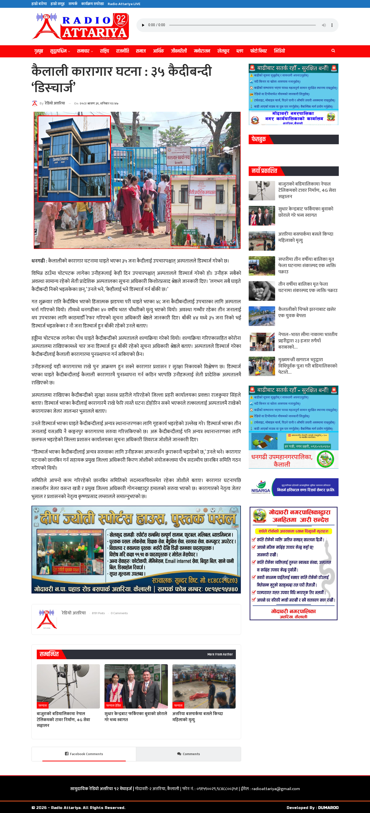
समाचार (83, 51)
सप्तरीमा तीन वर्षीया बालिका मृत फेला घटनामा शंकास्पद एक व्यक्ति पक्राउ (307, 265)
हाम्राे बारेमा (39, 4)
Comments (191, 754)
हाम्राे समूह (58, 4)
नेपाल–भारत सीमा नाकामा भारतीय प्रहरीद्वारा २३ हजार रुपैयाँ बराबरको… (308, 341)
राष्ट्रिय (104, 51)
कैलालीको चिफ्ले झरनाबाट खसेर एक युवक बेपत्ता (307, 313)
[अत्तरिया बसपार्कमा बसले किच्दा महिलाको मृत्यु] (204, 686)
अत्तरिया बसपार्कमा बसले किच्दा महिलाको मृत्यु (305, 237)
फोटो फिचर (258, 51)
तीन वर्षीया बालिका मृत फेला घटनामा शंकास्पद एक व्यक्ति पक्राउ (308, 287)
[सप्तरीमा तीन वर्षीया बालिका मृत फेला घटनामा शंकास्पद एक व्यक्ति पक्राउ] (262, 266)
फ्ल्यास (43, 705)
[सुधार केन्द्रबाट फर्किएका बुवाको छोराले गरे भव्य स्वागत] (136, 686)
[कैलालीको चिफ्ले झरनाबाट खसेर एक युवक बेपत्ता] (262, 316)
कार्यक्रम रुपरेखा (92, 4)
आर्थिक (158, 51)
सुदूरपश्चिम (58, 51)
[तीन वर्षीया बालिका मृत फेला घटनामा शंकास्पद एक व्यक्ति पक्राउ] (262, 291)
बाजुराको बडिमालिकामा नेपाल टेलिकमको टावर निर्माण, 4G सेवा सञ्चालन (307, 190)
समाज (141, 51)
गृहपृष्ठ (38, 51)
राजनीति (122, 51)
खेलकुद (223, 51)
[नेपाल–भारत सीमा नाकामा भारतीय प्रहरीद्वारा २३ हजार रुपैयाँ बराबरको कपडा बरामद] (262, 341)
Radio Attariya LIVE (124, 4)
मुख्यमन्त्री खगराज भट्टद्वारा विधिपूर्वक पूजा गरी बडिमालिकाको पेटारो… (307, 366)
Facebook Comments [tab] (86, 754)
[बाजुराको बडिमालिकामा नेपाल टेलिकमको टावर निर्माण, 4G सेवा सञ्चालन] (68, 686)
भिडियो (279, 51)
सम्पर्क (73, 4)
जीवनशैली (179, 51)
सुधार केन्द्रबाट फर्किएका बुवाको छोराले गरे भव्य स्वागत (305, 212)
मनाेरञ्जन (202, 51)
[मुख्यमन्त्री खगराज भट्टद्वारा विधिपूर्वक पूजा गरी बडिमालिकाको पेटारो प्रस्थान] (262, 366)
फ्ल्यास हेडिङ (113, 705)
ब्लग (240, 51)
